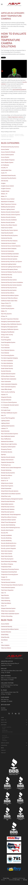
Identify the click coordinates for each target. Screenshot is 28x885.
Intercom (4, 730)
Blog (2, 747)
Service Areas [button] (5, 742)
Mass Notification (7, 731)
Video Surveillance (6, 648)
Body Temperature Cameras (12, 136)
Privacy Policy (6, 878)
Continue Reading (6, 139)
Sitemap (25, 879)
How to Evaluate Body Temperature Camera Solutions (13, 40)
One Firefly (17, 879)
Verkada (4, 740)
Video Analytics (5, 645)
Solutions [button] (4, 722)
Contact (3, 750)
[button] (2, 4)
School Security (5, 637)
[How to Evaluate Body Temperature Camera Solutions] (14, 68)
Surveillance (4, 640)
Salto (3, 738)
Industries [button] (4, 745)
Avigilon (4, 735)
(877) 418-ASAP (5, 704)
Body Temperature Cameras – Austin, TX (12, 135)
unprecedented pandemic (19, 89)
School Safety (4, 634)
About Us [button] (3, 719)
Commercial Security (6, 626)
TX (2, 642)
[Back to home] (14, 4)
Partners (3, 724)
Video (3, 728)
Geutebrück (5, 737)
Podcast (3, 752)
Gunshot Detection (6, 632)
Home (2, 717)
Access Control (5, 624)
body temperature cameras (15, 117)
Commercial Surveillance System (10, 629)
